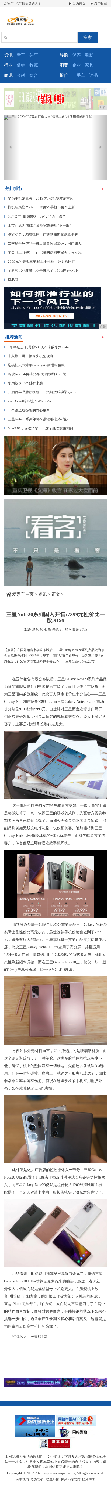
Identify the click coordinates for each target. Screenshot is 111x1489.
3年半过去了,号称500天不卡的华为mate (36, 347)
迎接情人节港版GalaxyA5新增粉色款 (34, 365)
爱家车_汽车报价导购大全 (22, 3)
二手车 (78, 75)
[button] (11, 147)
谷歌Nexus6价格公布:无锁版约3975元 (35, 374)
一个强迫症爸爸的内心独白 (27, 410)
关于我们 (22, 1479)
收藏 (33, 65)
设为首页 (78, 3)
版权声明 (88, 1479)
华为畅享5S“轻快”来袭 (23, 383)
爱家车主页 (23, 594)
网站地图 (67, 1479)
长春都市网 (39, 1337)
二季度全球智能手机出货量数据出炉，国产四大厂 (44, 243)
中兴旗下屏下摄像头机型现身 (28, 356)
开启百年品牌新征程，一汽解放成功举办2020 (41, 392)
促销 (21, 65)
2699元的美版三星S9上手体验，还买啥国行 (39, 261)
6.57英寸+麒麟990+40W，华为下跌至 (35, 216)
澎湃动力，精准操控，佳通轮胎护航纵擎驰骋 (41, 234)
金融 (21, 75)
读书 (93, 75)
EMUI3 (11, 279)
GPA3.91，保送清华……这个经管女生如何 (38, 428)
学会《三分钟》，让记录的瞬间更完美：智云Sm (43, 252)
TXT (77, 1479)
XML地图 (52, 1479)
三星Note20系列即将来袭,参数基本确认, (36, 419)
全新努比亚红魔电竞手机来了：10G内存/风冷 (41, 270)
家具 (89, 65)
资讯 (42, 594)
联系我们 (37, 1479)
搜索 (87, 37)
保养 (76, 55)
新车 (21, 55)
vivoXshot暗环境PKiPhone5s (27, 401)
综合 (33, 75)
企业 (76, 65)
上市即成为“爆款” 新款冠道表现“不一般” (37, 225)
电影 (89, 55)
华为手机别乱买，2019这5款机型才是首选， (40, 198)
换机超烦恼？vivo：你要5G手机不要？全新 (39, 207)
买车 (33, 55)
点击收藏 (100, 3)
